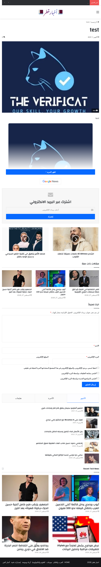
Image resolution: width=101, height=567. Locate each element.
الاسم (96, 346)
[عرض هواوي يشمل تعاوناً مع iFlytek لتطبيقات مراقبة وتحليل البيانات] (75, 529)
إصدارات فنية (16, 562)
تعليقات (18, 398)
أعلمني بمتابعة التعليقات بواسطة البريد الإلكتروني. (79, 373)
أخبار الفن (6, 562)
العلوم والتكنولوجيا (38, 562)
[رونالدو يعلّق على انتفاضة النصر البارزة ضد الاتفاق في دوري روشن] (25, 529)
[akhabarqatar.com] (50, 12)
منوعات (49, 562)
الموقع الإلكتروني (42, 357)
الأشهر (83, 398)
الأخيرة (51, 398)
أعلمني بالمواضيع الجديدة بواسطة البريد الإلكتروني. (78, 378)
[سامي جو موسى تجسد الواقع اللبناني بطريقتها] (92, 458)
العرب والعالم (58, 562)
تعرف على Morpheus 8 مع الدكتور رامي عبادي (64, 420)
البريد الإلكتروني (92, 357)
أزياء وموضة (26, 562)
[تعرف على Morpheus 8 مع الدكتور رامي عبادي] (92, 423)
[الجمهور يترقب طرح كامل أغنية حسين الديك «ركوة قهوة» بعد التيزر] (17, 278)
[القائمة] (97, 13)
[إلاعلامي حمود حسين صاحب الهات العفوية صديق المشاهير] (92, 447)
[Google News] (50, 181)
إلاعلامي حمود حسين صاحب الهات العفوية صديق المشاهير (59, 443)
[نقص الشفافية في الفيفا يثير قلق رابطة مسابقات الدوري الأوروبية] (84, 278)
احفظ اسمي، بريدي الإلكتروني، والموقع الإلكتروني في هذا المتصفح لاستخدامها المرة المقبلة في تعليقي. (60, 368)
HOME (67, 562)
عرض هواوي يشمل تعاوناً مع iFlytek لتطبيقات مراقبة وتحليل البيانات (78, 547)
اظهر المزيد (51, 172)
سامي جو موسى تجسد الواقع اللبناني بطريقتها (64, 455)
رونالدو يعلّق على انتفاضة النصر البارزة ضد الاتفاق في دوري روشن (26, 547)
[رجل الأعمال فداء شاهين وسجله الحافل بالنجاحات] (92, 435)
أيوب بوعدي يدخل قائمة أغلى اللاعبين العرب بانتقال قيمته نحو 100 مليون (61, 3)
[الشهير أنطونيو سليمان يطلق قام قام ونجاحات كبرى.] (92, 412)
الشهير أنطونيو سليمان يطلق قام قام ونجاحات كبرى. (62, 408)
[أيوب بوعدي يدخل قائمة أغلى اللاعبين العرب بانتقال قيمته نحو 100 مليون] (50, 278)
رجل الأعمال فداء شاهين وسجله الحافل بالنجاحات (63, 431)
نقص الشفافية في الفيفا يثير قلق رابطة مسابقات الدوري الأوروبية (85, 291)
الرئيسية (94, 22)
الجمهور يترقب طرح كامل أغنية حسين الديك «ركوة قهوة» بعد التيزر (17, 291)
